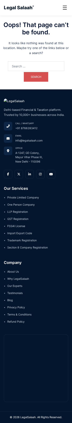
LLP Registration (17, 211)
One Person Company (21, 204)
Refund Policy (16, 321)
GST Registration (17, 218)
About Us (13, 271)
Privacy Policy (16, 307)
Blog (10, 300)
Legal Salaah (19, 7)
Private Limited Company (23, 197)
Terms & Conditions (19, 314)
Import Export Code (19, 233)
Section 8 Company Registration (27, 247)
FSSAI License (16, 226)
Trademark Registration (22, 240)
